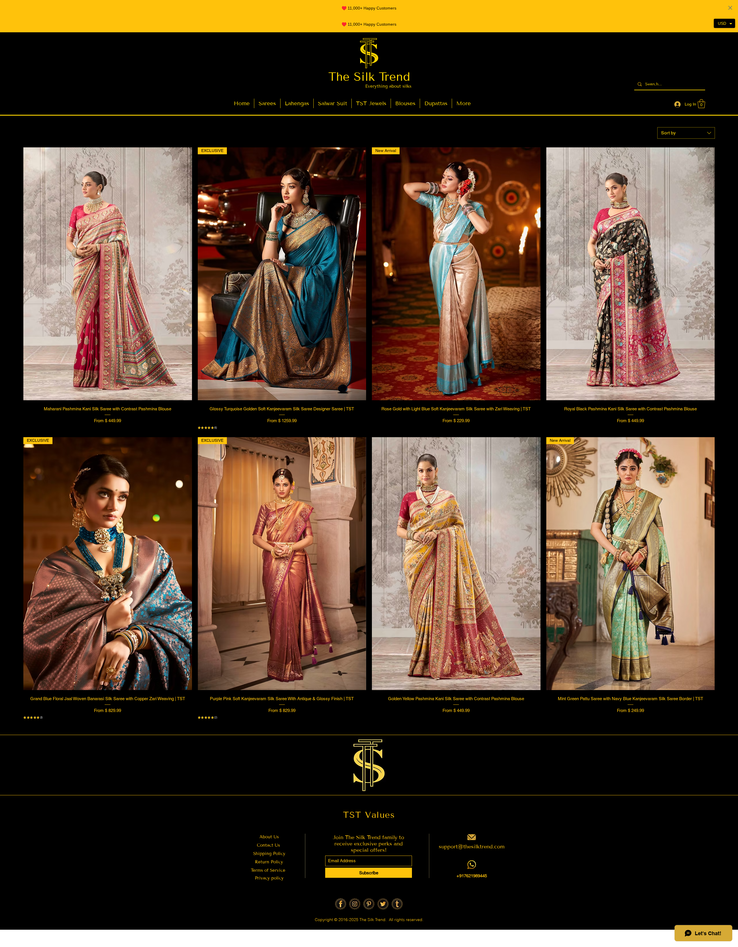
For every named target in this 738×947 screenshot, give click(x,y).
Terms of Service (269, 870)
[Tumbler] (397, 904)
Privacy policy (269, 878)
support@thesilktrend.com (471, 846)
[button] (701, 103)
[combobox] (686, 133)
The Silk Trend (369, 77)
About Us (269, 836)
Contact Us (268, 845)
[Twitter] (383, 904)
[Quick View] (107, 273)
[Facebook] (340, 904)
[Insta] (354, 904)
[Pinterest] (368, 904)
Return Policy (269, 862)
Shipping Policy (269, 853)
